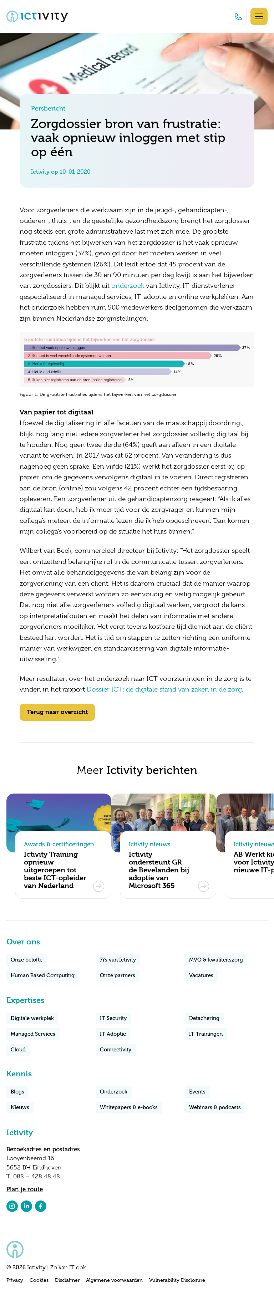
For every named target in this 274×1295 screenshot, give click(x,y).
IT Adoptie (113, 1034)
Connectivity (115, 1049)
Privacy (14, 1280)
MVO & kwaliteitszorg (216, 960)
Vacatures (201, 975)
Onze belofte (26, 960)
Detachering (204, 1018)
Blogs (17, 1091)
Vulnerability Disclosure (177, 1280)
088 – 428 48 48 (36, 1176)
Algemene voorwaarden (114, 1280)
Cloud (18, 1049)
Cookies (39, 1280)
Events (197, 1091)
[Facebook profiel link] (40, 1206)
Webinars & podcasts (215, 1107)
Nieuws (20, 1107)
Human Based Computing (43, 975)
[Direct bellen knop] (238, 16)
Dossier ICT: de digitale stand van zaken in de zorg (164, 689)
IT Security (113, 1018)
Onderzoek (113, 1091)
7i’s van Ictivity (118, 960)
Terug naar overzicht (57, 711)
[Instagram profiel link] (12, 1206)
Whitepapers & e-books (129, 1107)
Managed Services (33, 1034)
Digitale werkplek (32, 1018)
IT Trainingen (206, 1034)
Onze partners (117, 975)
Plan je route (24, 1189)
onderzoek (127, 286)
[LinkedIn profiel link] (26, 1206)
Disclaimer (67, 1280)
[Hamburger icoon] (259, 16)
